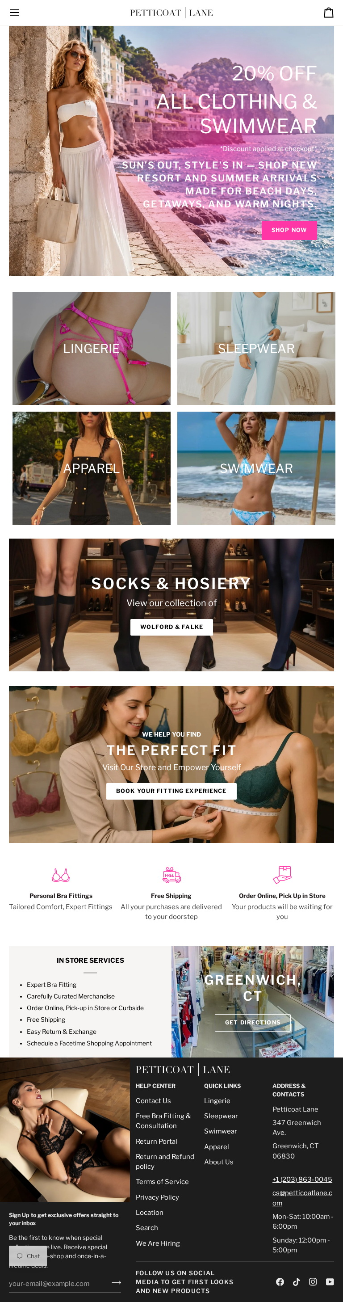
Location (149, 1213)
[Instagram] (313, 1282)
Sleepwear (221, 1116)
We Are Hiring (158, 1243)
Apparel (216, 1147)
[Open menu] (22, 12)
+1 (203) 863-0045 (302, 1180)
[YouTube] (330, 1282)
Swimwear (220, 1131)
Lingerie (217, 1101)
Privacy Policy (157, 1197)
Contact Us (153, 1101)
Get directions (252, 1022)
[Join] (113, 1283)
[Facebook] (280, 1282)
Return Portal (156, 1142)
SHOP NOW (289, 230)
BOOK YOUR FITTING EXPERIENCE (171, 791)
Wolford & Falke (171, 627)
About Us (219, 1162)
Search (147, 1228)
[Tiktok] (296, 1282)
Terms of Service (162, 1182)
